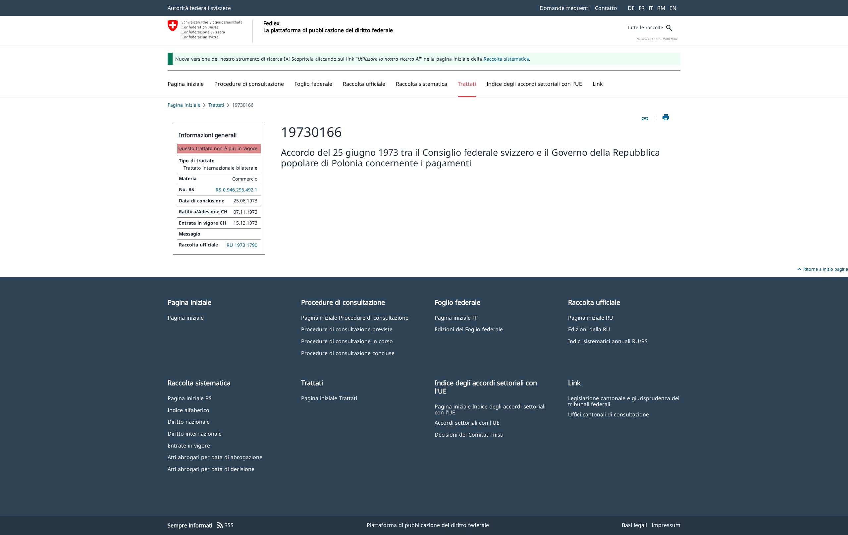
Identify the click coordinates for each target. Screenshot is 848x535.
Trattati (216, 105)
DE (631, 8)
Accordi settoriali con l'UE (467, 422)
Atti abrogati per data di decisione (211, 468)
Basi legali (634, 525)
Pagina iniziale (184, 105)
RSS (225, 525)
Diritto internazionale (195, 433)
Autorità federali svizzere (199, 8)
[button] (249, 84)
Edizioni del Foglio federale (469, 329)
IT (651, 8)
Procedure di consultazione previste (347, 329)
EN (672, 8)
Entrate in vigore (189, 445)
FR (642, 8)
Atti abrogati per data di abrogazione (215, 457)
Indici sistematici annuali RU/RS (608, 341)
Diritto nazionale (189, 421)
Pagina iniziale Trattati (329, 398)
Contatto (606, 8)
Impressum (666, 525)
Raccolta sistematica (506, 59)
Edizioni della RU (589, 329)
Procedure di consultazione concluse (348, 352)
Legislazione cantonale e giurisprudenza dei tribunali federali (623, 401)
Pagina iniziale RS (190, 398)
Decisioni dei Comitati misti (469, 434)
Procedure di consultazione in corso (347, 341)
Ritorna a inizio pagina (821, 269)
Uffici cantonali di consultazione (608, 414)
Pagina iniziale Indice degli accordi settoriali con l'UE (490, 409)
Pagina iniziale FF (456, 317)
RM (661, 8)
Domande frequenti (565, 8)
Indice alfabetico (188, 409)
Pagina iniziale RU (590, 317)
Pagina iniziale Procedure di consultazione (354, 317)
